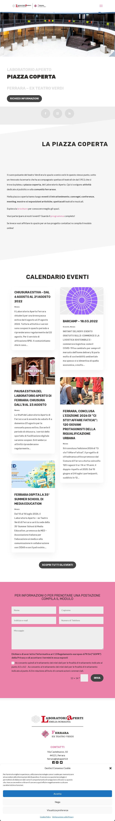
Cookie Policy (45, 817)
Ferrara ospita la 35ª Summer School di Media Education (32, 499)
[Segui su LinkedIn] (69, 113)
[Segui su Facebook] (45, 113)
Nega (57, 802)
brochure (22, 208)
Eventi (66, 327)
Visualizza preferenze (57, 810)
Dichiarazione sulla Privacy (63, 817)
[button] (110, 768)
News (17, 307)
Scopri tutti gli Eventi (57, 564)
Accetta (57, 793)
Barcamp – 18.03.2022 (80, 321)
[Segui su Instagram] (57, 113)
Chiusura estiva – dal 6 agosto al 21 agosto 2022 (32, 297)
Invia (97, 677)
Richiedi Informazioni (24, 98)
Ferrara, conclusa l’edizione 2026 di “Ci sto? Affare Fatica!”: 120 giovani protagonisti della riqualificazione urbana (80, 424)
